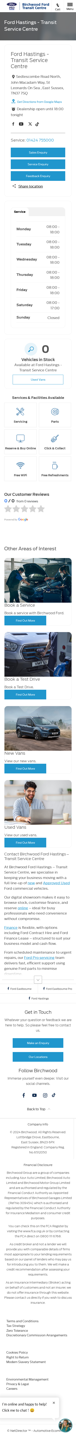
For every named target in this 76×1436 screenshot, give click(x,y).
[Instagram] (45, 1095)
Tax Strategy (15, 1325)
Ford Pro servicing (39, 957)
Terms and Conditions (22, 1321)
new (31, 882)
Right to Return (17, 1357)
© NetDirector (17, 1430)
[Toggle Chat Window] (65, 1425)
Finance (11, 927)
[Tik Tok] (37, 124)
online (23, 907)
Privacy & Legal (17, 1384)
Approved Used (56, 882)
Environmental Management (27, 1379)
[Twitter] (30, 123)
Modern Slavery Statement (26, 1361)
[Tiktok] (54, 1096)
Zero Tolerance (17, 1330)
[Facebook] (13, 124)
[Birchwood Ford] (35, 6)
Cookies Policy (17, 1352)
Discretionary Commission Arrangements (36, 1335)
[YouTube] (21, 123)
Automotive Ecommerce (51, 1430)
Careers (12, 1388)
